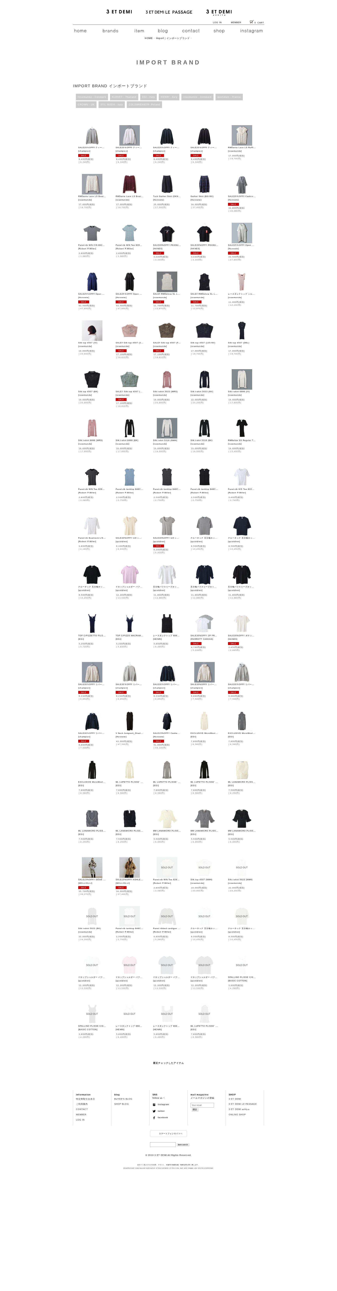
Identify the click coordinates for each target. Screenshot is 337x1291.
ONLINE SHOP (237, 1114)
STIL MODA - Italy (111, 104)
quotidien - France (229, 97)
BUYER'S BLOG (123, 1099)
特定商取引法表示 (85, 1099)
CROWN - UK (86, 104)
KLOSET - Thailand (124, 97)
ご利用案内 (82, 1104)
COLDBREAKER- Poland (144, 104)
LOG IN (217, 22)
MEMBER (236, 22)
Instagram (162, 1104)
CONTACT (82, 1109)
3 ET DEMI (235, 1099)
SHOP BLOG (121, 1104)
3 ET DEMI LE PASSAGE (243, 1104)
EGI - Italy (148, 97)
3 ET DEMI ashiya (239, 1109)
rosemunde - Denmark (92, 97)
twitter (160, 1111)
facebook (161, 1117)
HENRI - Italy (169, 97)
